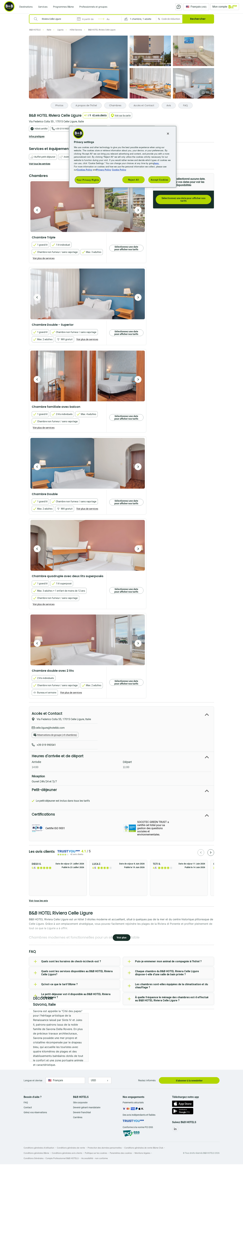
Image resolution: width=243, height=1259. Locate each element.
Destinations (26, 6)
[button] (138, 19)
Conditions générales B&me (36, 1153)
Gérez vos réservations (35, 1112)
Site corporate (80, 1102)
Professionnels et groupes (93, 6)
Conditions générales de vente (71, 1147)
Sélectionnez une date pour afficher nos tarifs (183, 199)
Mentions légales (142, 1153)
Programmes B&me (63, 6)
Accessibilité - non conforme (94, 1158)
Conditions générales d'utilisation (39, 1147)
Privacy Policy (103, 169)
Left (37, 210)
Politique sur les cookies (96, 1153)
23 (207, 92)
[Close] (168, 133)
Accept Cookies (159, 179)
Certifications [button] (43, 814)
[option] (87, 206)
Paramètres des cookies (121, 1153)
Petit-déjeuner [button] (44, 789)
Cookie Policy (119, 169)
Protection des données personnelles (105, 1147)
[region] (122, 157)
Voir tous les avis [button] (38, 901)
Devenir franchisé (82, 1112)
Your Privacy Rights (88, 179)
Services (42, 6)
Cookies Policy (84, 169)
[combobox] (55, 19)
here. (156, 163)
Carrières (77, 1117)
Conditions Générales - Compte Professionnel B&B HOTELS (51, 1158)
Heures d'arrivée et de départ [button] (57, 756)
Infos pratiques (36, 136)
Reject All (133, 179)
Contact (28, 1107)
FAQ (26, 1102)
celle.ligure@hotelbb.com (50, 727)
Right (138, 210)
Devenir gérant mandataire (86, 1107)
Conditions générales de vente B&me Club (143, 1147)
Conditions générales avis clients (67, 1153)
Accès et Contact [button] (47, 713)
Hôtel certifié (41, 128)
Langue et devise (33, 1080)
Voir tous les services (39, 163)
